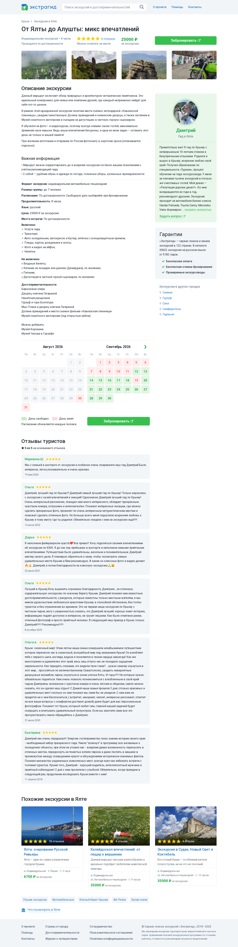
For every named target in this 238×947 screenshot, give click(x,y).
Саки (166, 303)
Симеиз (167, 292)
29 (71, 398)
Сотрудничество (101, 926)
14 (62, 380)
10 (26, 380)
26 (44, 398)
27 (53, 398)
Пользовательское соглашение (111, 932)
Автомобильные (63, 899)
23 (80, 389)
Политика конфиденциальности (111, 938)
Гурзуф (167, 298)
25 (35, 398)
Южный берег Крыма (93, 899)
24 (26, 398)
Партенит (168, 314)
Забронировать (184, 40)
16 (80, 380)
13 (53, 380)
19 (44, 389)
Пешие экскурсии (35, 899)
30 (80, 398)
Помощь (177, 7)
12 (44, 380)
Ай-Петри (119, 899)
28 (62, 398)
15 (71, 380)
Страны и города (56, 926)
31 (26, 407)
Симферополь (172, 309)
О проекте (159, 7)
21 (62, 389)
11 (35, 380)
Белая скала (139, 899)
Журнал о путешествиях (61, 938)
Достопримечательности (62, 932)
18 (35, 389)
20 (53, 389)
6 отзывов (108, 38)
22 (71, 389)
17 (26, 389)
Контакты (195, 7)
